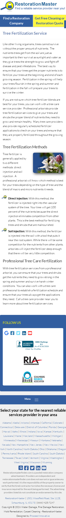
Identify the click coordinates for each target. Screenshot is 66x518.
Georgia (62, 427)
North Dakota (30, 449)
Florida (52, 427)
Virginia (44, 457)
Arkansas (35, 422)
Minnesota (9, 440)
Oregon (62, 449)
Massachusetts (42, 435)
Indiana (31, 431)
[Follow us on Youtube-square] (30, 333)
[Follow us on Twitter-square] (18, 333)
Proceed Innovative (40, 515)
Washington (56, 457)
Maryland (28, 435)
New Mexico (50, 444)
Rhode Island (24, 453)
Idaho (15, 431)
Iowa (39, 431)
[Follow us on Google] (21, 468)
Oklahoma (51, 449)
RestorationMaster (15, 498)
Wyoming (47, 462)
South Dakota (56, 453)
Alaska (16, 422)
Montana (45, 440)
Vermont (34, 457)
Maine (18, 435)
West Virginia (21, 462)
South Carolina (40, 453)
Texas (18, 457)
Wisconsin (35, 462)
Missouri (34, 440)
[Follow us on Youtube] (44, 468)
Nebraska (56, 440)
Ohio (41, 449)
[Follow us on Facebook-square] (12, 333)
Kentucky (58, 431)
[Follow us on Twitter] (32, 468)
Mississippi (22, 440)
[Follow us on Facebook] (26, 468)
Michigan (56, 435)
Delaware (20, 427)
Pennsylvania (9, 453)
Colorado (57, 422)
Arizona (25, 422)
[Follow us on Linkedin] (24, 333)
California (46, 422)
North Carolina (14, 449)
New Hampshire (20, 444)
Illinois (23, 431)
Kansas (47, 431)
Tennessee (7, 457)
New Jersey (36, 444)
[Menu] (36, 399)
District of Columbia (36, 427)
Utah (25, 457)
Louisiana (8, 435)
